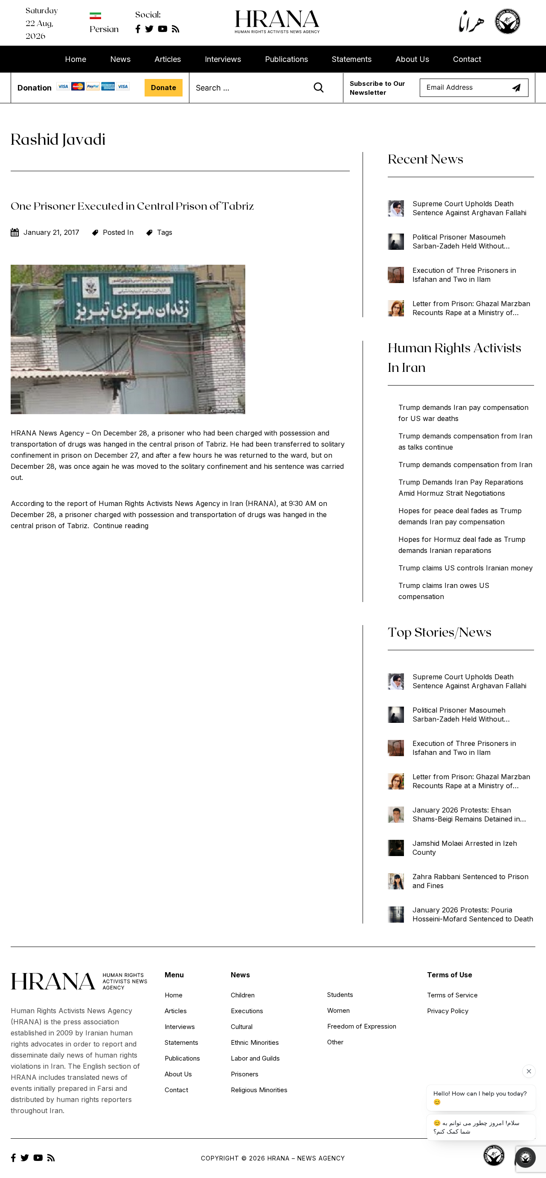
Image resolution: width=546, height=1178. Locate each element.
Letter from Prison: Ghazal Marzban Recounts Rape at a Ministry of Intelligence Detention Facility (471, 308)
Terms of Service (452, 995)
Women (338, 1010)
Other (335, 1042)
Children (243, 995)
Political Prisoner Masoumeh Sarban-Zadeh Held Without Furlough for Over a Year (458, 242)
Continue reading (120, 525)
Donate (163, 87)
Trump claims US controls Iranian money (465, 568)
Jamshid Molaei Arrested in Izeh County (464, 847)
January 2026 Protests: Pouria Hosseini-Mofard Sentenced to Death (472, 914)
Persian (104, 28)
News (120, 59)
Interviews (223, 59)
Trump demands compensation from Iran (465, 464)
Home (75, 59)
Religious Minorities (259, 1090)
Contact (467, 59)
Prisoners (244, 1074)
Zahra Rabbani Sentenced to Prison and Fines (470, 881)
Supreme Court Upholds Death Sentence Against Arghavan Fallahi (469, 208)
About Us (412, 59)
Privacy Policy (447, 1011)
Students (340, 995)
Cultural (242, 1027)
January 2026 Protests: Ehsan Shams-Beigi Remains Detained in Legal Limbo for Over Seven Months (471, 815)
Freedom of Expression (361, 1026)
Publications (286, 59)
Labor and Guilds (255, 1058)
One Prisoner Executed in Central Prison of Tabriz (132, 205)
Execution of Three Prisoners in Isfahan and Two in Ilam (464, 275)
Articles (167, 59)
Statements (352, 59)
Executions (247, 1011)
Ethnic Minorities (255, 1042)
